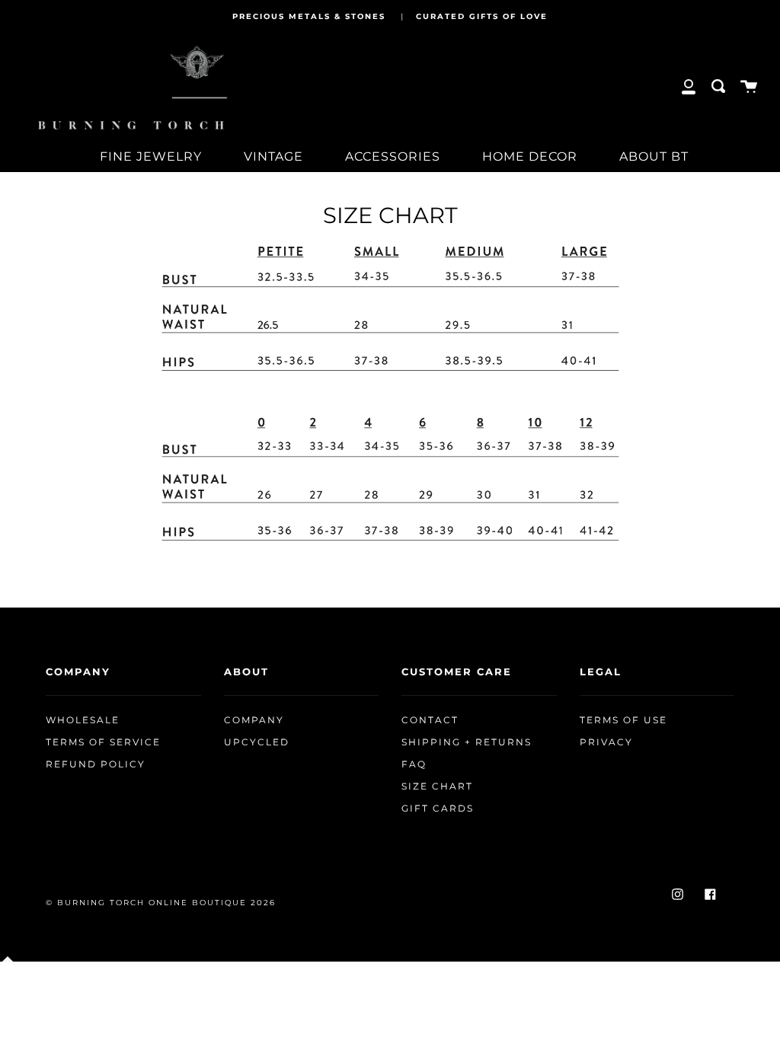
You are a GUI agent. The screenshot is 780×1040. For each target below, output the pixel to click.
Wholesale (83, 720)
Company (254, 720)
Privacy (606, 742)
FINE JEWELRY (151, 156)
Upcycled (256, 742)
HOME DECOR (529, 156)
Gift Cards (437, 808)
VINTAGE (273, 156)
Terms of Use (623, 720)
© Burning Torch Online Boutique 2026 (161, 903)
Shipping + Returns (466, 742)
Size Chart (437, 786)
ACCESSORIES (392, 156)
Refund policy (95, 764)
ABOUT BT (654, 156)
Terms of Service (103, 742)
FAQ (414, 764)
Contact (430, 720)
